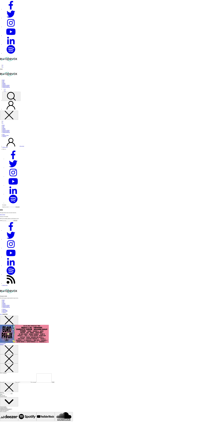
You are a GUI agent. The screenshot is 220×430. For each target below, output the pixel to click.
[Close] (9, 115)
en (2, 67)
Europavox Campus (6, 85)
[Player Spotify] (27, 416)
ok (11, 393)
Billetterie (1, 344)
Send (53, 382)
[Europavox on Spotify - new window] (10, 53)
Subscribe (15, 220)
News (3, 81)
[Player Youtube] (45, 416)
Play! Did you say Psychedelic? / (6, 409)
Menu (1, 69)
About (3, 134)
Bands (3, 125)
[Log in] (10, 109)
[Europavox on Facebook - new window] (10, 9)
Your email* (2, 382)
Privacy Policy (5, 311)
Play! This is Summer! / (4, 410)
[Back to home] (8, 78)
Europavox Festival (5, 86)
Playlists (3, 83)
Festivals (3, 84)
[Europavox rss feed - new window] (10, 283)
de (2, 65)
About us (4, 309)
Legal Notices (4, 310)
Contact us (4, 136)
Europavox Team (5, 135)
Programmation (3, 343)
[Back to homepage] (8, 63)
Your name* (17, 382)
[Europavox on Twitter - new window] (10, 18)
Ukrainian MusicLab (6, 87)
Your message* (33, 382)
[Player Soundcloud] (64, 416)
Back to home (2, 214)
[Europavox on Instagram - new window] (10, 26)
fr (2, 66)
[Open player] (9, 401)
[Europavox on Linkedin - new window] (10, 44)
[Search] (11, 96)
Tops (3, 82)
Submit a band (5, 147)
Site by (1, 314)
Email (3, 206)
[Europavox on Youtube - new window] (10, 35)
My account (21, 146)
